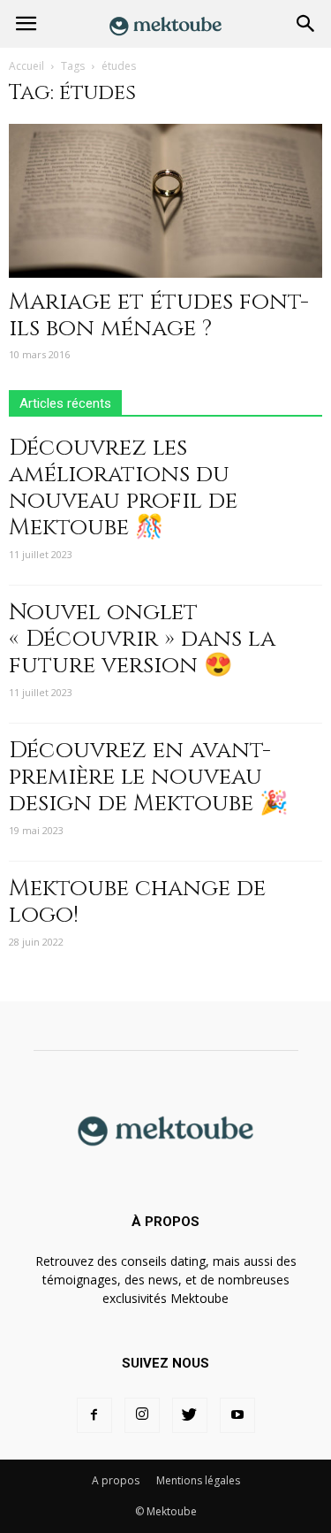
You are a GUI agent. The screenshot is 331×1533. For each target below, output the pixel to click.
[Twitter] (189, 1415)
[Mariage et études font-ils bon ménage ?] (165, 201)
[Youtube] (237, 1415)
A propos (115, 1480)
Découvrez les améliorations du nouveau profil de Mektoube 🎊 (123, 488)
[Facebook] (94, 1415)
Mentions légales (198, 1480)
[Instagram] (142, 1415)
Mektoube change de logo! (137, 902)
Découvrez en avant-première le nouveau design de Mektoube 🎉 (148, 777)
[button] (306, 24)
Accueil (26, 65)
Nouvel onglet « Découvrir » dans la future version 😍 (142, 639)
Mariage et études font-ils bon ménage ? (159, 315)
